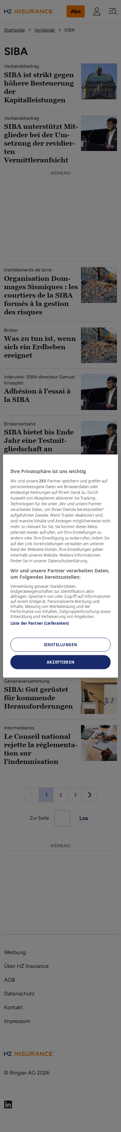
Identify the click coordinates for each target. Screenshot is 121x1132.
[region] (60, 566)
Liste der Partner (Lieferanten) (39, 622)
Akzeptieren (60, 662)
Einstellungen (60, 644)
